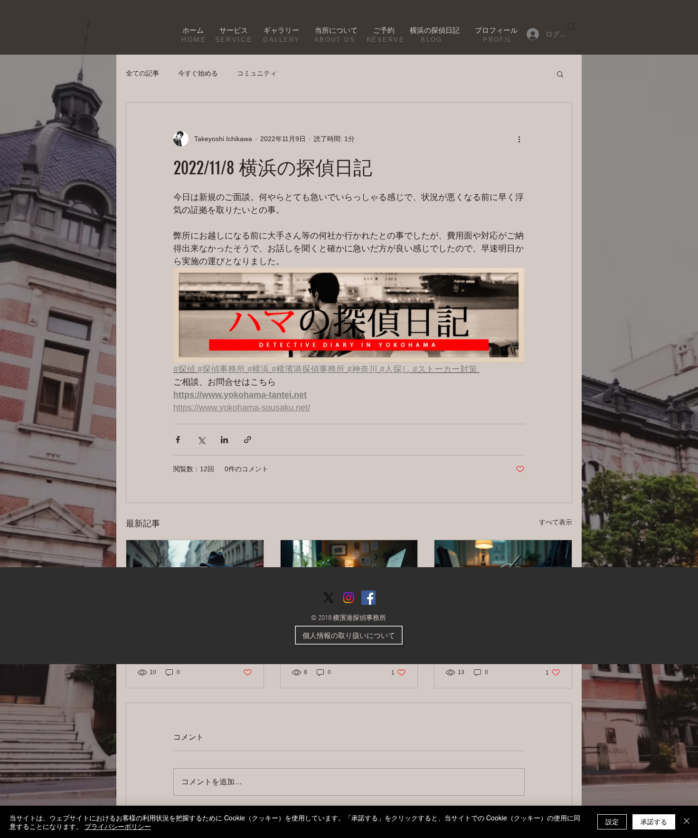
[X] (328, 597)
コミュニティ (257, 73)
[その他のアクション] (519, 138)
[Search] (572, 27)
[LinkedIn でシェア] (224, 439)
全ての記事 (142, 73)
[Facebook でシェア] (177, 439)
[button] (560, 73)
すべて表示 (555, 522)
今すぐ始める (198, 73)
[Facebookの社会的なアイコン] (368, 597)
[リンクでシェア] (247, 439)
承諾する (654, 821)
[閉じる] (686, 821)
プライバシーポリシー (118, 826)
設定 (612, 821)
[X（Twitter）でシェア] (201, 439)
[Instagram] (348, 597)
